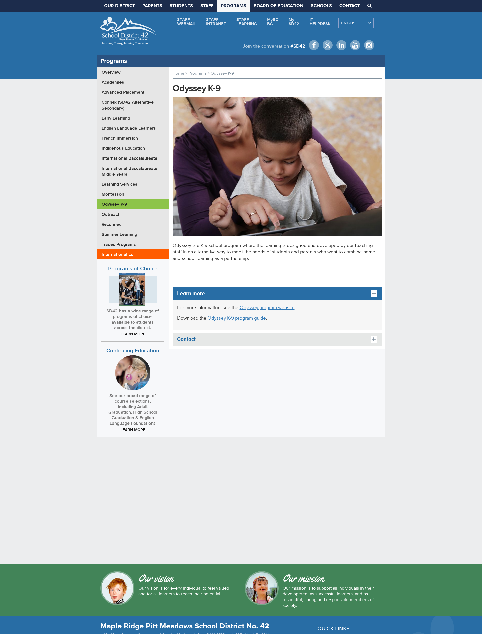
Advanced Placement (123, 92)
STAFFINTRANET (216, 21)
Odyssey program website (267, 307)
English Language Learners (129, 128)
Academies (113, 82)
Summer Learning (119, 234)
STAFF (206, 6)
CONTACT (349, 6)
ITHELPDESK (320, 21)
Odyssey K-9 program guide (237, 318)
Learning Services (119, 184)
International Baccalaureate (129, 158)
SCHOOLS (321, 6)
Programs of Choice (132, 268)
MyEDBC (272, 21)
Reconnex (111, 224)
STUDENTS (181, 6)
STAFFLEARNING (246, 21)
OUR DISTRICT (119, 6)
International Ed (117, 254)
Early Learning (116, 118)
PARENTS (152, 6)
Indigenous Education (123, 148)
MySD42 (294, 21)
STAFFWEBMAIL (186, 21)
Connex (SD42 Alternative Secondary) (128, 105)
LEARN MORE (132, 334)
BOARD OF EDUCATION (278, 6)
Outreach (111, 214)
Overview (111, 72)
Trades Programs (119, 244)
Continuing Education (132, 350)
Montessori (113, 194)
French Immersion (120, 138)
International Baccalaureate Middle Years (129, 171)
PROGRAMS (233, 6)
